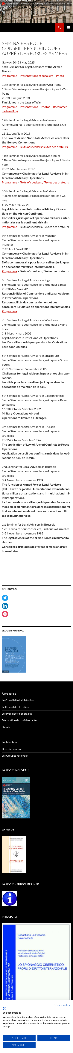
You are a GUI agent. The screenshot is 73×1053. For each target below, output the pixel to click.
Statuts (6, 726)
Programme (9, 75)
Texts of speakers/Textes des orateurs (44, 146)
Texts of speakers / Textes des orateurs (44, 182)
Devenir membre (12, 749)
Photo (60, 75)
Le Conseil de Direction (15, 706)
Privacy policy (62, 1005)
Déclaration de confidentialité (19, 720)
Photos (46, 106)
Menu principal (68, 27)
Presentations (29, 106)
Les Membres (9, 742)
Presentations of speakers (36, 75)
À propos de (9, 693)
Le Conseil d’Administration (18, 700)
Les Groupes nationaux (15, 755)
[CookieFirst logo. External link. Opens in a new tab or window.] (4, 1008)
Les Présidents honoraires (17, 713)
